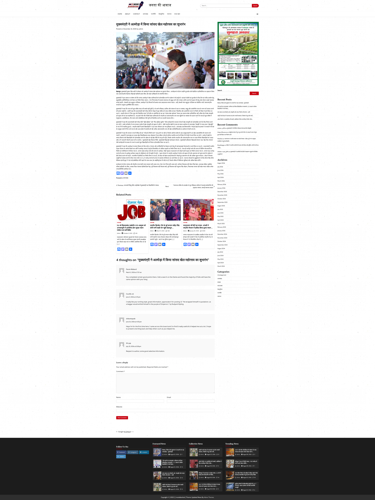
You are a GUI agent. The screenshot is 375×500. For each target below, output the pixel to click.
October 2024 (221, 241)
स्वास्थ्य (169, 14)
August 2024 (221, 248)
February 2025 (221, 227)
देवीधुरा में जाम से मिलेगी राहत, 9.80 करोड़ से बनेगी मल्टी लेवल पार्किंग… (246, 462)
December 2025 (222, 191)
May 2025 (220, 216)
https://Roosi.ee (222, 132)
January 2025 (221, 231)
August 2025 (221, 206)
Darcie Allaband (131, 269)
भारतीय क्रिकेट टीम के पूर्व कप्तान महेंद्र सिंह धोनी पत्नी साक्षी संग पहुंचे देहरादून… (164, 226)
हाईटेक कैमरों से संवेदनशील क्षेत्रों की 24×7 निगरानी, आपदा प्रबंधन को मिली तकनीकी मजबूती (245, 485)
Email (169, 397)
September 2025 (222, 202)
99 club (128, 343)
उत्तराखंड (145, 14)
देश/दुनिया (161, 14)
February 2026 (221, 184)
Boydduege (220, 145)
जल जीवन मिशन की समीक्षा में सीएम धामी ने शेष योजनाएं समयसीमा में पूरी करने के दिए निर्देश (246, 474)
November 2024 (222, 238)
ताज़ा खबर (177, 14)
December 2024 (222, 234)
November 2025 (222, 195)
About (127, 14)
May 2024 (220, 259)
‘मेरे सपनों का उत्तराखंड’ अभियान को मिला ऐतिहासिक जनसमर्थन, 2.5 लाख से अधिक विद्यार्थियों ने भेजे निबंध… (172, 462)
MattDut (219, 139)
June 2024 (220, 255)
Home (120, 14)
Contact (136, 14)
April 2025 (220, 220)
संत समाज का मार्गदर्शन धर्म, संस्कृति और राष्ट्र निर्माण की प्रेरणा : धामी (233, 112)
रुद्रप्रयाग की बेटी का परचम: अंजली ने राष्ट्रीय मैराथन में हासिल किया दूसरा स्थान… (198, 226)
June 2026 (220, 170)
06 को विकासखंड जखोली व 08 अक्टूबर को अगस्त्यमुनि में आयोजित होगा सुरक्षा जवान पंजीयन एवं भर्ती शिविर (131, 227)
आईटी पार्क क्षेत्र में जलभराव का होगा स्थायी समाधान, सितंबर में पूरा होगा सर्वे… (235, 116)
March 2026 (221, 181)
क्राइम (219, 282)
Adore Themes (209, 497)
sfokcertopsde (130, 319)
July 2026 (220, 167)
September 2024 (222, 245)
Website (119, 407)
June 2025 (220, 213)
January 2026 (221, 188)
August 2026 (221, 163)
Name (118, 397)
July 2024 (220, 252)
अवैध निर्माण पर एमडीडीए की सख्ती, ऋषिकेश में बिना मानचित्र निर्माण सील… (235, 119)
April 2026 (220, 177)
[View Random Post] (257, 14)
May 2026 (220, 174)
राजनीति (153, 14)
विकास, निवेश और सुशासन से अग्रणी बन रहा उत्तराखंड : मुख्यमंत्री (233, 103)
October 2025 (221, 199)
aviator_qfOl (221, 128)
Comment (120, 371)
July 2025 (220, 209)
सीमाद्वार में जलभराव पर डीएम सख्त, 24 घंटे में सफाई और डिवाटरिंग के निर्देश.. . (210, 474)
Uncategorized (221, 275)
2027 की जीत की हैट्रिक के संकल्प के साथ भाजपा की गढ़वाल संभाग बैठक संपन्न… (209, 485)
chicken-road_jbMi (222, 151)
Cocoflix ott (130, 294)
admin (141, 29)
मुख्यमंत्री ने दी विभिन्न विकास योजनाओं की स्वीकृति (239, 128)
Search (219, 90)
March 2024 (221, 266)
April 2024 (220, 263)
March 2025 (221, 223)
